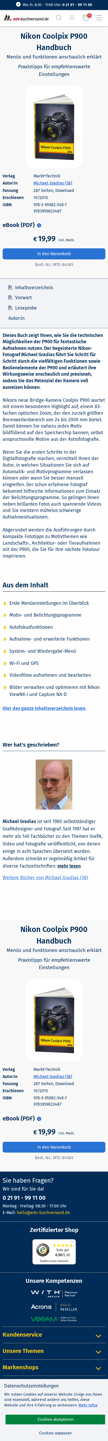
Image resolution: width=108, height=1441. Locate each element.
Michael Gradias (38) (53, 183)
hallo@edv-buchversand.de (43, 1212)
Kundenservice (22, 1334)
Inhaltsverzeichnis (34, 288)
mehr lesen (69, 866)
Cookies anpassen (55, 1433)
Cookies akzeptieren (55, 1419)
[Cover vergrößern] (54, 127)
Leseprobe (26, 308)
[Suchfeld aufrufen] (61, 17)
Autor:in (16, 318)
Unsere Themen (23, 1351)
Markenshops (21, 1367)
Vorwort (23, 298)
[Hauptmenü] (101, 17)
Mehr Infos (88, 1405)
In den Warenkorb (54, 253)
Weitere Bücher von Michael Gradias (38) (45, 878)
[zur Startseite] (25, 17)
